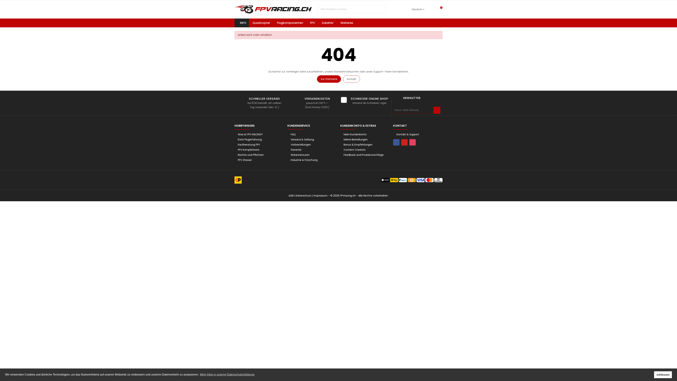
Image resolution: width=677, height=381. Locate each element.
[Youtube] (404, 142)
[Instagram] (412, 142)
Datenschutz (304, 195)
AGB (291, 195)
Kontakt (351, 79)
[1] (436, 110)
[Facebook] (396, 142)
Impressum (321, 195)
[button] (348, 23)
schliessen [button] (663, 374)
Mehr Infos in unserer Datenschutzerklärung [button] (227, 374)
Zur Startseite (329, 79)
